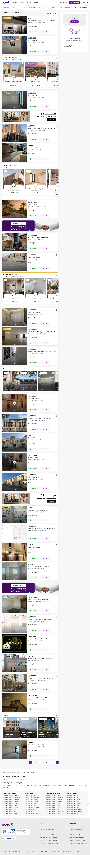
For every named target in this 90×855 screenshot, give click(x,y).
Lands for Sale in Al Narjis (73, 805)
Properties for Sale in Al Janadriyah (12, 797)
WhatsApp (34, 32)
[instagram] (3, 851)
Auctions (21, 2)
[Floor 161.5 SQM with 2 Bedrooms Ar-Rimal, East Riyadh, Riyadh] (14, 522)
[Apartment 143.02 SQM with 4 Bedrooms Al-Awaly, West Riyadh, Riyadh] (14, 580)
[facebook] (9, 851)
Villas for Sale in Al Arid (30, 795)
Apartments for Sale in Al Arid (53, 795)
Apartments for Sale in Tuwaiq (53, 813)
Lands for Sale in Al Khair (73, 797)
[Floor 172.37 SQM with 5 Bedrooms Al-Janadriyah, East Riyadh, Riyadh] (14, 758)
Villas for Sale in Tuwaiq (30, 811)
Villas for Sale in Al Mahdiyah (31, 799)
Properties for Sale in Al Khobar (48, 840)
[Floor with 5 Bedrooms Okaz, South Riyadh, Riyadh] (14, 270)
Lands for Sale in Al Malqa (73, 801)
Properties (5, 7)
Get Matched (80, 46)
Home (3, 772)
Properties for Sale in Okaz (10, 811)
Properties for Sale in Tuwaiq (10, 813)
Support (36, 2)
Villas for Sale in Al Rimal (30, 805)
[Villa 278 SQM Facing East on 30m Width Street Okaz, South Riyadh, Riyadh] (14, 364)
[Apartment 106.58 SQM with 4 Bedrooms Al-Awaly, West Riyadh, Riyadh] (14, 632)
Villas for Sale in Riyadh (76, 829)
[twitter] (19, 851)
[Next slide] (88, 803)
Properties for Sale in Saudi (12, 772)
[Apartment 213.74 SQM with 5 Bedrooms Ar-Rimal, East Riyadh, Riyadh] (14, 711)
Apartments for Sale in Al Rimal (53, 805)
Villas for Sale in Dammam (77, 837)
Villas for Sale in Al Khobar (77, 840)
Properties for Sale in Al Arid (10, 795)
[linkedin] (13, 851)
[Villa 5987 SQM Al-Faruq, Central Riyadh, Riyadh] (14, 218)
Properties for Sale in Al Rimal (10, 805)
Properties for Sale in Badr (10, 809)
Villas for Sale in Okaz (30, 809)
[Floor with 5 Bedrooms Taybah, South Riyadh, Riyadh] (14, 108)
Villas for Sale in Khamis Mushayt (79, 843)
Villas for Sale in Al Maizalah (31, 801)
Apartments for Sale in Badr (52, 809)
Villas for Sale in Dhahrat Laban (32, 807)
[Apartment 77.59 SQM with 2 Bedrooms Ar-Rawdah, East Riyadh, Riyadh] (14, 431)
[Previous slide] (1, 803)
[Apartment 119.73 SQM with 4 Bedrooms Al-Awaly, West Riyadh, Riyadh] (14, 671)
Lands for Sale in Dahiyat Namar (74, 809)
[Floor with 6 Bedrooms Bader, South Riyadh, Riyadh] (14, 560)
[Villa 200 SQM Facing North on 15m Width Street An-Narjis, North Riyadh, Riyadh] (14, 141)
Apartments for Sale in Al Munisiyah (54, 801)
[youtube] (16, 851)
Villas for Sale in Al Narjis (30, 803)
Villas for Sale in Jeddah (76, 832)
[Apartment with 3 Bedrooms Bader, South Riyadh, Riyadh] (14, 161)
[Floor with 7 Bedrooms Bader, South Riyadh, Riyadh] (14, 325)
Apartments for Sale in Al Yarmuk (53, 807)
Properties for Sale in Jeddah (48, 832)
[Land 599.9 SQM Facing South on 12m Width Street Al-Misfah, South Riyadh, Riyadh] (14, 540)
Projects (29, 2)
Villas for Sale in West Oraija (31, 813)
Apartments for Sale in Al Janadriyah (54, 797)
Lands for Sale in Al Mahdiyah (74, 799)
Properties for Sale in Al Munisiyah (11, 801)
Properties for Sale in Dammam (48, 837)
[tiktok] (6, 851)
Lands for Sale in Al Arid (72, 795)
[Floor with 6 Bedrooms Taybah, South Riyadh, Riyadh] (14, 53)
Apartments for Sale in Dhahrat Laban (54, 811)
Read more (5, 787)
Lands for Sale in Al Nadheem (74, 803)
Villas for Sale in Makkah (77, 835)
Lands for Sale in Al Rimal (73, 807)
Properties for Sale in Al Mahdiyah (11, 799)
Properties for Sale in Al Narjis (10, 803)
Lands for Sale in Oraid (72, 813)
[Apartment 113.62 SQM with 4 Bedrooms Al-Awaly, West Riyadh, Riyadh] (14, 652)
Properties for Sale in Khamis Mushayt (50, 843)
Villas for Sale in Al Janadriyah (32, 797)
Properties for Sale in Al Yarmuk (11, 807)
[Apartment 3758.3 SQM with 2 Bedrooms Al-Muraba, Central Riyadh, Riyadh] (14, 691)
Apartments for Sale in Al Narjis (53, 803)
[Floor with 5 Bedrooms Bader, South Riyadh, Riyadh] (14, 451)
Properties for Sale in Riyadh (47, 829)
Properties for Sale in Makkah (48, 835)
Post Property (63, 2)
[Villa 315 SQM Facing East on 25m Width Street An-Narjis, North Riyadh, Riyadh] (14, 34)
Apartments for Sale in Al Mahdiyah (54, 799)
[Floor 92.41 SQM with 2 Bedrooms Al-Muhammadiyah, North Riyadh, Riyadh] (14, 613)
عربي (80, 851)
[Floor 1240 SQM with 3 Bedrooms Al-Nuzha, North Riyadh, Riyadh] (14, 250)
